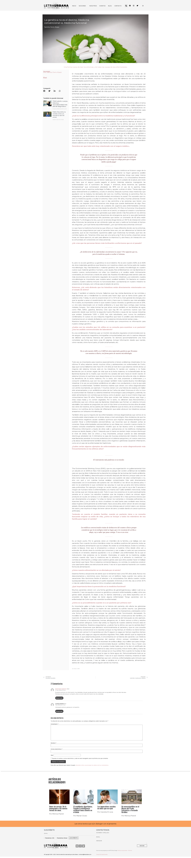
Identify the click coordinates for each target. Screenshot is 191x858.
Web (52, 755)
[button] (126, 5)
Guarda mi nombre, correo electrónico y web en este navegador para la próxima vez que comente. (80, 758)
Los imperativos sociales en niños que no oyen (106, 807)
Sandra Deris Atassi (51, 27)
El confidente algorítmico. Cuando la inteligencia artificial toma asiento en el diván (83, 809)
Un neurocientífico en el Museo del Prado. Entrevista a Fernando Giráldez (130, 809)
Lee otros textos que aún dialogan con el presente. (95, 824)
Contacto (117, 6)
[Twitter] (83, 846)
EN (142, 6)
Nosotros (93, 6)
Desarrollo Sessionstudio (102, 854)
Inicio (74, 6)
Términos (130, 850)
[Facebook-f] (77, 846)
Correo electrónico (56, 749)
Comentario (54, 724)
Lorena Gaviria (59, 703)
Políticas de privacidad (122, 850)
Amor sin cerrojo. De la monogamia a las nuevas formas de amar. (58, 808)
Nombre (53, 743)
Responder (59, 698)
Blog (110, 6)
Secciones (82, 6)
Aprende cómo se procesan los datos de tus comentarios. (92, 765)
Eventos (102, 6)
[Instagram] (80, 846)
